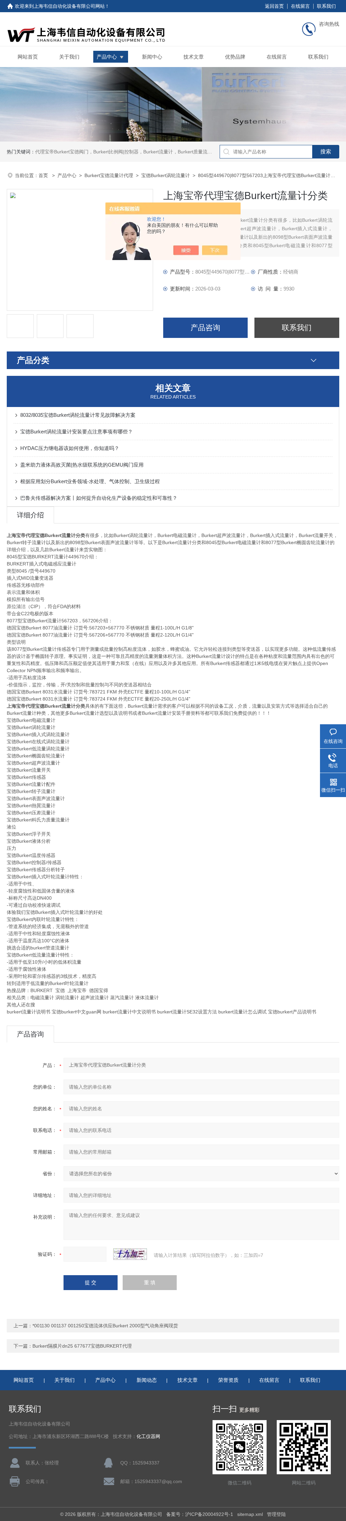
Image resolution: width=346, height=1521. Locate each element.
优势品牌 (235, 57)
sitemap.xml (250, 1514)
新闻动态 (147, 1380)
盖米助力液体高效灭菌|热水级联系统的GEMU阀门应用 (82, 465)
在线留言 (300, 6)
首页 (44, 175)
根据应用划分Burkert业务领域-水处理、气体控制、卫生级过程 (90, 481)
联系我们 (326, 6)
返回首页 (274, 6)
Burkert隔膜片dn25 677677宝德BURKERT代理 (82, 1346)
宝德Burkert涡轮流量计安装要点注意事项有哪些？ (76, 431)
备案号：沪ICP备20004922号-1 (199, 1514)
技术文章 (193, 57)
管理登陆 (276, 1514)
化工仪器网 (148, 1436)
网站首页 (28, 57)
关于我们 (69, 57)
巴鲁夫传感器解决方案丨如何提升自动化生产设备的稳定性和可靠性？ (98, 498)
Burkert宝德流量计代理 (108, 175)
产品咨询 (205, 327)
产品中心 (107, 57)
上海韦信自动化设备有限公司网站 (69, 6)
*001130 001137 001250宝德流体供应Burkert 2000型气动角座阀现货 (105, 1325)
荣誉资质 (228, 1380)
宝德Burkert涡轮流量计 (165, 175)
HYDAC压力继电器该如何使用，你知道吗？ (69, 448)
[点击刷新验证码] (130, 1254)
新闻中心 (152, 57)
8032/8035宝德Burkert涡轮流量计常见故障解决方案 (77, 415)
